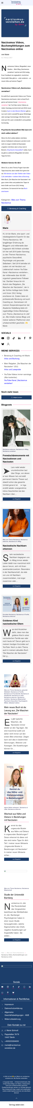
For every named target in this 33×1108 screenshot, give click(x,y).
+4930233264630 (12, 1041)
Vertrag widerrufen (16, 1104)
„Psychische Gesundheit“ (14, 150)
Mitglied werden (17, 397)
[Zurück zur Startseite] (16, 3)
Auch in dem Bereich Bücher (16, 111)
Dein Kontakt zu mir (16, 1024)
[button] (2, 3)
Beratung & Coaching (17, 209)
